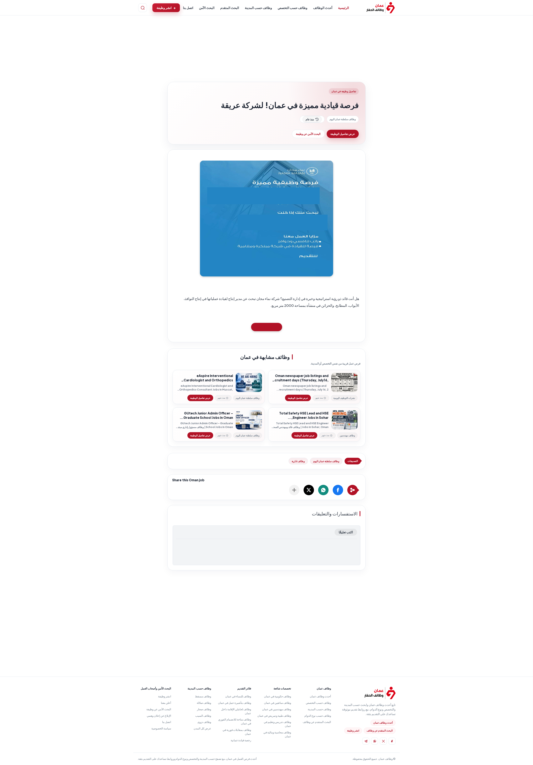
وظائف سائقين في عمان (277, 702)
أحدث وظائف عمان (383, 722)
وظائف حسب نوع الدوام (317, 715)
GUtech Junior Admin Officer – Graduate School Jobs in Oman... (206, 415)
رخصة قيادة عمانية (241, 740)
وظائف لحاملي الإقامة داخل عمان (236, 711)
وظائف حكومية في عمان (277, 696)
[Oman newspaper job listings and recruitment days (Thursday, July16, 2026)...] (344, 382)
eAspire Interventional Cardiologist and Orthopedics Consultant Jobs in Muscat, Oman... (204, 378)
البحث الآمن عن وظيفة (308, 134)
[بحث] (142, 7)
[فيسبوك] (392, 741)
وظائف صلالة (204, 702)
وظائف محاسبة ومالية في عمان (277, 734)
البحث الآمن (206, 8)
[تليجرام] (365, 741)
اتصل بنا (188, 8)
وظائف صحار (204, 709)
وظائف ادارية (298, 461)
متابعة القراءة (266, 327)
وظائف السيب (203, 715)
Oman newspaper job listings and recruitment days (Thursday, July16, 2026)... (300, 378)
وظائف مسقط (203, 696)
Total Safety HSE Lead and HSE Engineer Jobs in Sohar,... (304, 415)
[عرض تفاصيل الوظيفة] (298, 398)
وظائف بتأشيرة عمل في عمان (234, 702)
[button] (338, 490)
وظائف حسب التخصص (292, 8)
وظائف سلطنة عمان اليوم (343, 119)
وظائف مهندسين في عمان (276, 709)
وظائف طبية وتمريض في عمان (274, 715)
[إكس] (383, 741)
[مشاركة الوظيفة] (294, 490)
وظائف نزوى (204, 722)
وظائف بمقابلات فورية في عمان (237, 731)
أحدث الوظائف (322, 8)
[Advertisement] (266, 49)
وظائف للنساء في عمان (238, 696)
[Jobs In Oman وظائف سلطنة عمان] (380, 7)
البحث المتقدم (229, 8)
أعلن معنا (166, 702)
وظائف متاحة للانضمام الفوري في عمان (234, 721)
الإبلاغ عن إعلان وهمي (159, 715)
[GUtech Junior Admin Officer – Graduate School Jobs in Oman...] (249, 419)
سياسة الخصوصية (161, 728)
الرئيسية (343, 8)
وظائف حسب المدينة (258, 8)
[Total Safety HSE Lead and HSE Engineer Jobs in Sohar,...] (344, 419)
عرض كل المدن (202, 728)
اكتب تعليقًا (346, 532)
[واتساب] (374, 741)
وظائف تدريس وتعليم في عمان (277, 724)
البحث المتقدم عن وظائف (380, 730)
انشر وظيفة (164, 8)
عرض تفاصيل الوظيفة (342, 134)
